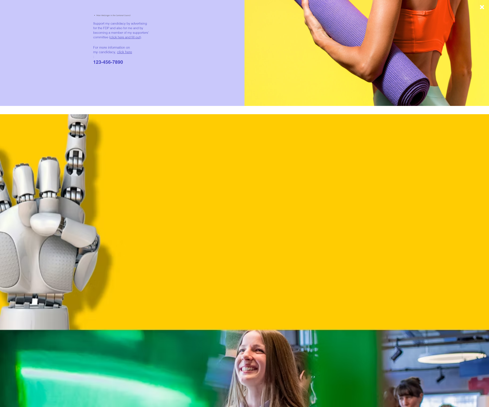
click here (124, 52)
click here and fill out (125, 37)
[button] (482, 7)
